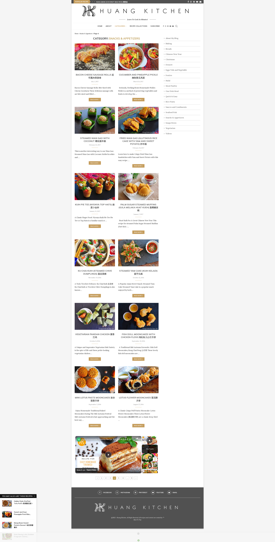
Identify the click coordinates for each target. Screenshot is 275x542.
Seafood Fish (171, 112)
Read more (94, 99)
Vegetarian (170, 128)
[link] (79, 439)
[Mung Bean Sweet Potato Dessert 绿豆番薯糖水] (7, 525)
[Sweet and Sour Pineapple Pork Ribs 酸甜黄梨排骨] (7, 514)
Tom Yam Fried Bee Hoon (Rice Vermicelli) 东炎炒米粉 (117, 2)
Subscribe (155, 26)
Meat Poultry (171, 86)
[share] (137, 438)
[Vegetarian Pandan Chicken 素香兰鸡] (95, 316)
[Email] (200, 1)
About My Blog (172, 38)
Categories (120, 26)
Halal (168, 80)
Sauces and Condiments (176, 107)
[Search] (176, 26)
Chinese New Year (174, 54)
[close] (138, 534)
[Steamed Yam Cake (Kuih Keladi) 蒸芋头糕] (138, 252)
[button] (92, 1)
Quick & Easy (171, 96)
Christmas (170, 59)
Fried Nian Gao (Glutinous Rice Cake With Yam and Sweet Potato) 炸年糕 (138, 141)
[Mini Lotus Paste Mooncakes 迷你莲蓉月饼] (95, 379)
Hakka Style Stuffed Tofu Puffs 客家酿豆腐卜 (23, 502)
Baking (169, 43)
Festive (169, 75)
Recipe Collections (138, 26)
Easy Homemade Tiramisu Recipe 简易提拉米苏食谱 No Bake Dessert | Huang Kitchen (108, 439)
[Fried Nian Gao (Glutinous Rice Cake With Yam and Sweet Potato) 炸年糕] (138, 120)
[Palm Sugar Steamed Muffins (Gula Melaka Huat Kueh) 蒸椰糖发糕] (138, 186)
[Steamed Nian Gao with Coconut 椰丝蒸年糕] (95, 120)
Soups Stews (171, 123)
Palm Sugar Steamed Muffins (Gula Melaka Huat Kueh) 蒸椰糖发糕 (138, 207)
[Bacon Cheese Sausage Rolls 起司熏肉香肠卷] (95, 56)
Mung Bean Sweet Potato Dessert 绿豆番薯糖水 (23, 525)
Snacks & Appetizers (86, 34)
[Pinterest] (194, 1)
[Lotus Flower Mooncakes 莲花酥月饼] (138, 379)
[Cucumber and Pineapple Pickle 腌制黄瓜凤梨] (138, 56)
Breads (169, 49)
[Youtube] (197, 1)
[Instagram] (191, 1)
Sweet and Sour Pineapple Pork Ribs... (22, 513)
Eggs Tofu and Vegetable (176, 70)
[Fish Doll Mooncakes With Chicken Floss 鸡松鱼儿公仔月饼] (138, 316)
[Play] (150, 457)
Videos (169, 133)
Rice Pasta (170, 101)
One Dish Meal (172, 91)
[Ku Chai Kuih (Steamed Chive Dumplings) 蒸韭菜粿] (95, 252)
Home (100, 26)
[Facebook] (188, 1)
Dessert (169, 64)
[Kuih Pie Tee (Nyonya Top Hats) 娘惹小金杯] (95, 186)
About (109, 26)
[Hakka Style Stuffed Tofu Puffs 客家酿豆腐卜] (7, 503)
